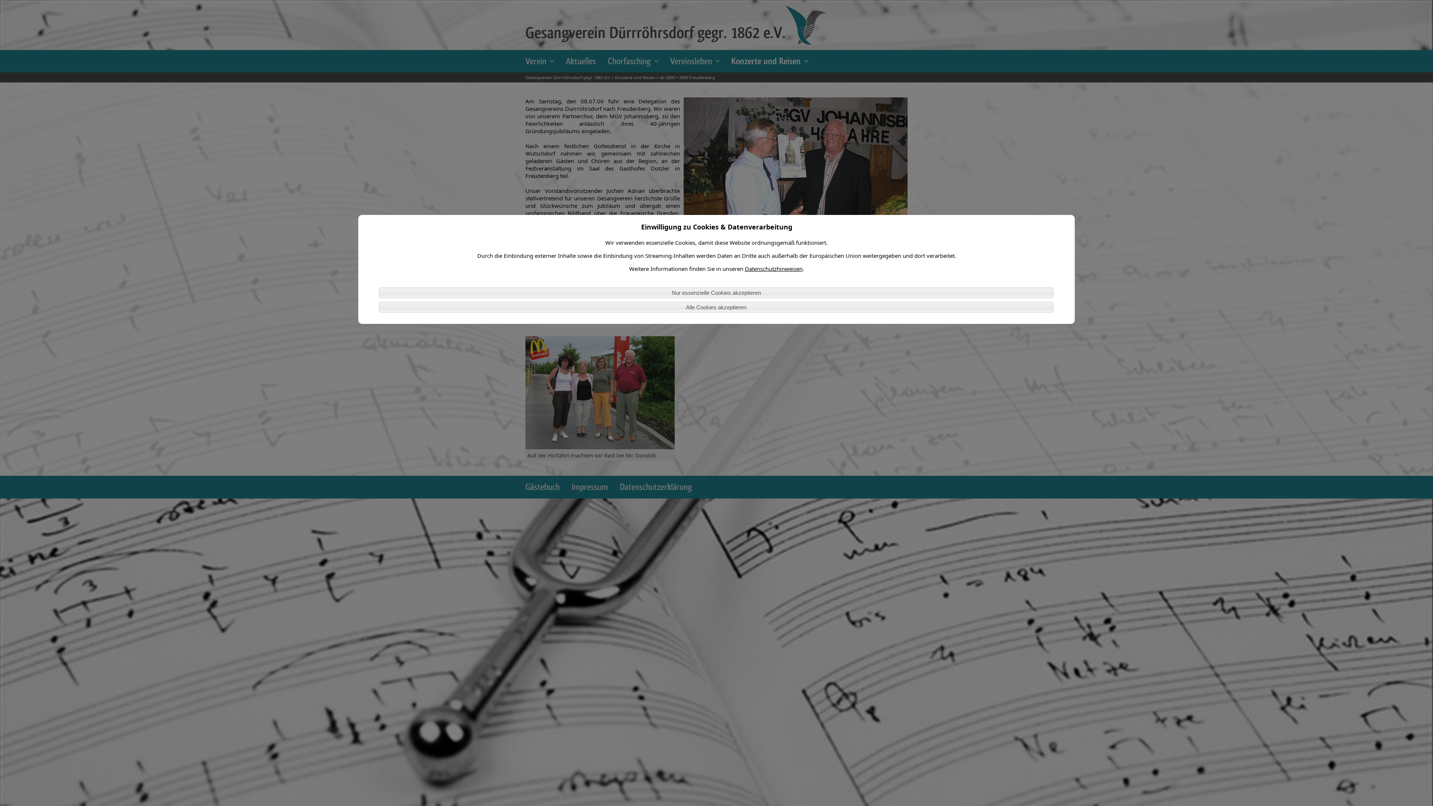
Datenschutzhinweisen (774, 268)
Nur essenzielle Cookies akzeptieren (716, 293)
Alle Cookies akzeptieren (716, 307)
